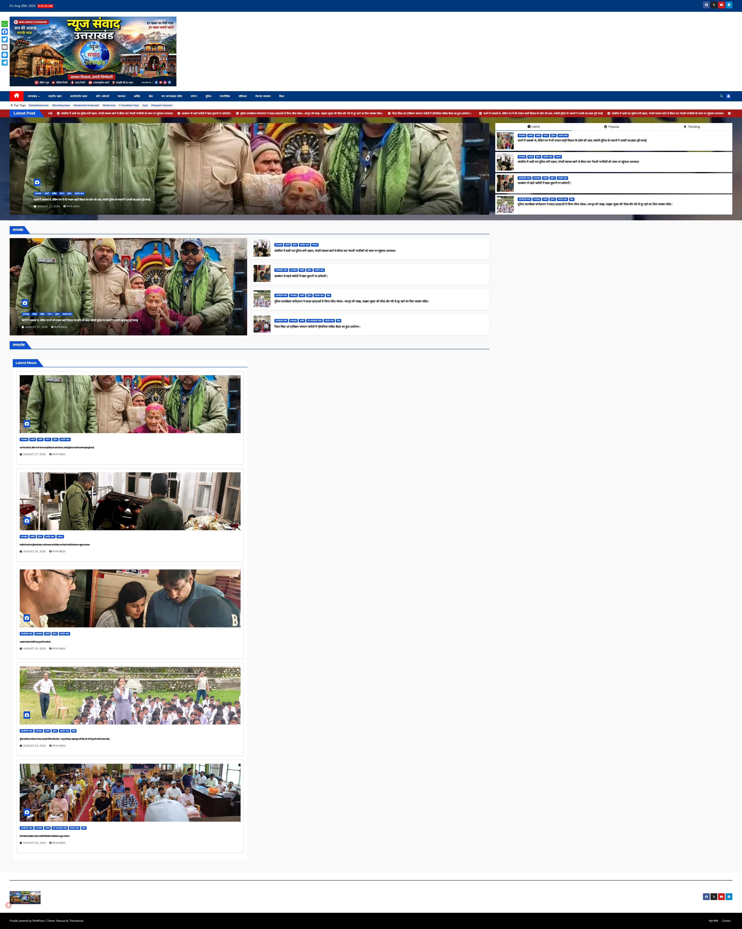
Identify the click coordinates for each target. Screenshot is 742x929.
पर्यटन (194, 96)
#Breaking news (61, 105)
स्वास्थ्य (122, 96)
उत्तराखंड (33, 96)
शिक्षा (281, 96)
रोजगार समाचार (263, 96)
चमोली (61, 193)
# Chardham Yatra (129, 105)
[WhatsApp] (5, 24)
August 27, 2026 (37, 327)
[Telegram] (5, 62)
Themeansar (76, 920)
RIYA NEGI (73, 206)
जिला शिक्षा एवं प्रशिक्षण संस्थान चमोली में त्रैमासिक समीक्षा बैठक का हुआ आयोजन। (317, 326)
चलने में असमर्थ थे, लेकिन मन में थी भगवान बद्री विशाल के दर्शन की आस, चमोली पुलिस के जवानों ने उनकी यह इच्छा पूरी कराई (582, 140)
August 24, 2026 (49, 206)
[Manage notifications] (8, 905)
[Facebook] (5, 32)
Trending (693, 126)
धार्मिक (137, 96)
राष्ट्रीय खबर (55, 96)
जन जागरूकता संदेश (171, 96)
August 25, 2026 (35, 648)
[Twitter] (5, 39)
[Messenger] (5, 55)
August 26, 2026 (35, 551)
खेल (151, 96)
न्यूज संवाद (713, 920)
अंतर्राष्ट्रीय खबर (78, 96)
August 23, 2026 (35, 843)
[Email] (5, 47)
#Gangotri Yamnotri (161, 105)
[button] (721, 96)
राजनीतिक (225, 96)
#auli (145, 105)
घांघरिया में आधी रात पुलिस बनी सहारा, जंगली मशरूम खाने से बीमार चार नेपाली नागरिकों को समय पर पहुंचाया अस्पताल (578, 162)
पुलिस (208, 96)
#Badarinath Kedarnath (86, 105)
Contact (726, 920)
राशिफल (243, 96)
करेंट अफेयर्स (102, 96)
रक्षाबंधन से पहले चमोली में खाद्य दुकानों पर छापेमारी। (544, 183)
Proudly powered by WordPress (28, 920)
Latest (535, 126)
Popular (613, 126)
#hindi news (109, 105)
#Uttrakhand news (39, 105)
